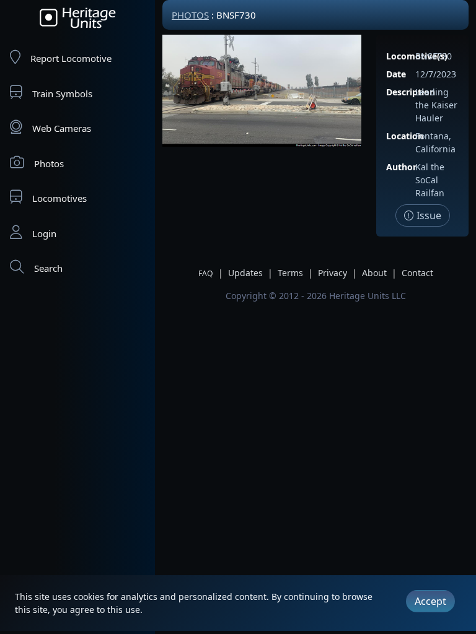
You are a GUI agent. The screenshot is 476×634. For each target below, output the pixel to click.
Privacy (332, 273)
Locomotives (59, 198)
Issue (427, 215)
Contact (417, 273)
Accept (430, 601)
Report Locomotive (71, 58)
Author (401, 167)
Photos (49, 163)
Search (48, 268)
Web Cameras (61, 128)
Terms (290, 273)
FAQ (205, 273)
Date (396, 74)
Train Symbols (62, 93)
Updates (245, 273)
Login (44, 233)
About (374, 273)
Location (404, 136)
